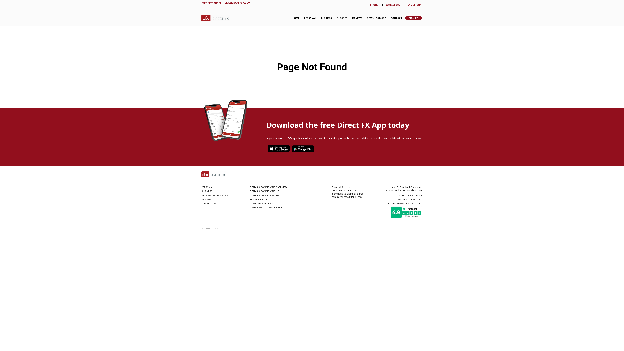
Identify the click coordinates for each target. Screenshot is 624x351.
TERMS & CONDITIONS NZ (264, 191)
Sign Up (413, 18)
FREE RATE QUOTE (211, 3)
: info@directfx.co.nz (405, 203)
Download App (376, 18)
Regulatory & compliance (266, 207)
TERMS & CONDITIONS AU (264, 195)
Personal (310, 18)
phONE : (374, 4)
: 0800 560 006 (410, 195)
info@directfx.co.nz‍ (237, 3)
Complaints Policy (261, 203)
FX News (357, 18)
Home (295, 18)
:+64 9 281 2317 (409, 199)
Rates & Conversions (215, 195)
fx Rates (342, 18)
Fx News (206, 199)
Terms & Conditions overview (268, 187)
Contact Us (209, 203)
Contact (396, 18)
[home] (216, 18)
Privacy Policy (258, 199)
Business (326, 18)
